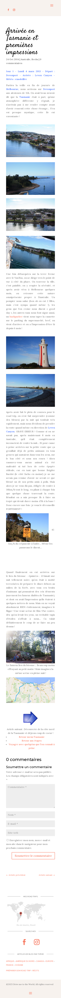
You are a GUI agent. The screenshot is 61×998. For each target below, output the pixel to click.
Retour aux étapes (32, 740)
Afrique (10, 961)
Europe (49, 961)
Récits (35, 970)
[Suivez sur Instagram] (14, 10)
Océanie (19, 965)
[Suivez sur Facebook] (8, 10)
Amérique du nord (25, 961)
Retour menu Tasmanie (32, 736)
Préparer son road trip (18, 970)
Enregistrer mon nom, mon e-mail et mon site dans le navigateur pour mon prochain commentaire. (28, 844)
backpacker (16, 316)
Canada (40, 961)
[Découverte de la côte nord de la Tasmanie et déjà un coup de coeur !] (30, 718)
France (9, 965)
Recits (34, 59)
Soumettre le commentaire (33, 855)
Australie (25, 59)
